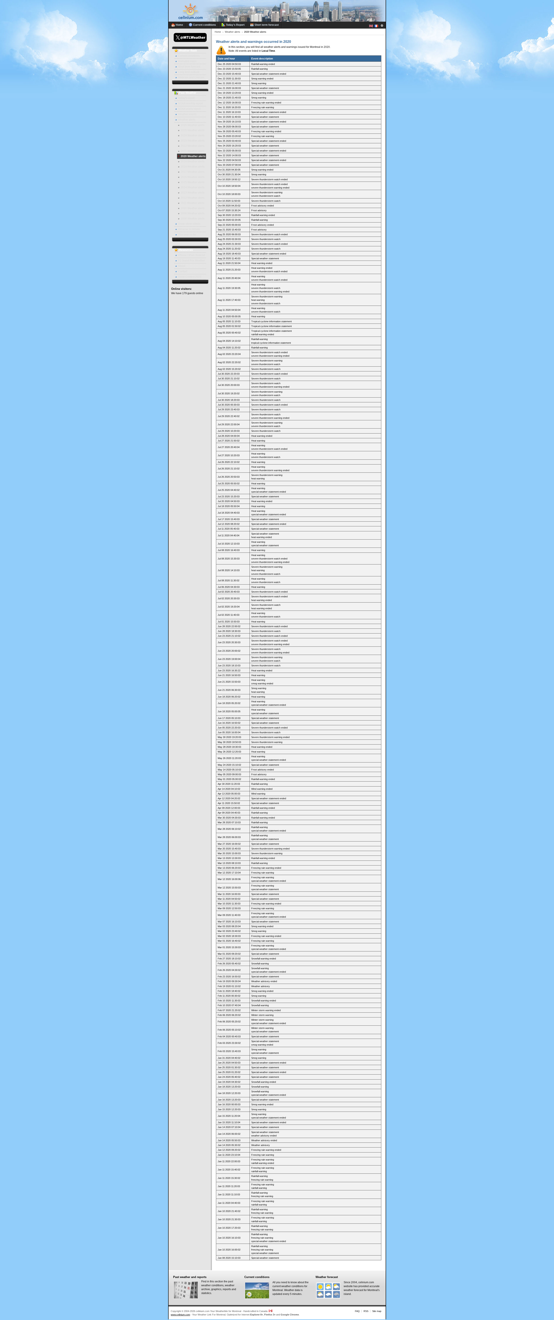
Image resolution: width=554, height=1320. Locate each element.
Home (218, 32)
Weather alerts (232, 32)
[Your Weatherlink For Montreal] (277, 20)
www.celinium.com (180, 1314)
